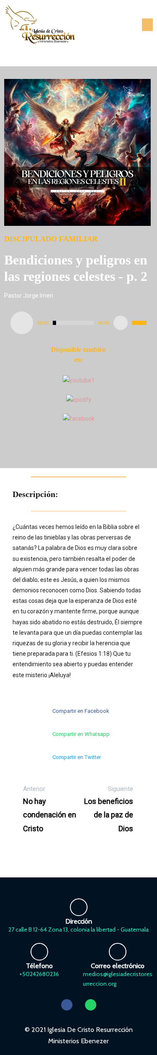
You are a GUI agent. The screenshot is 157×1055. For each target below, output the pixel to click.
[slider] (139, 323)
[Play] (21, 323)
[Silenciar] (120, 323)
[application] (78, 323)
